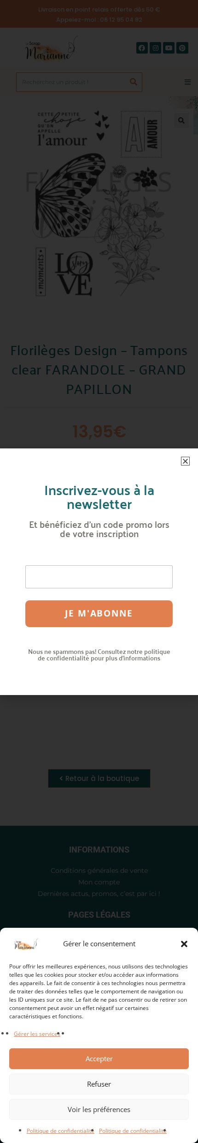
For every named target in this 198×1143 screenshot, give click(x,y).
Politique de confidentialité (60, 1131)
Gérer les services (37, 1034)
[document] (99, 571)
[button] (184, 944)
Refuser (99, 1084)
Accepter (99, 1058)
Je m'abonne (99, 613)
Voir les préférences (99, 1109)
